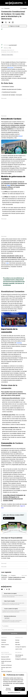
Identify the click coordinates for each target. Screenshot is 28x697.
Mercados (17, 644)
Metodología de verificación (19, 655)
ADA (7, 263)
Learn (2, 8)
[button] (14, 595)
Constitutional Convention (9, 92)
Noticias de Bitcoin (5, 659)
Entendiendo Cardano (8, 86)
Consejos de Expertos (20, 646)
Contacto (3, 642)
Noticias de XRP (5, 657)
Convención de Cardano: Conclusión (12, 95)
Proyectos (6, 8)
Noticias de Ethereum (6, 665)
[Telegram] (9, 22)
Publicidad (3, 640)
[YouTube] (2, 22)
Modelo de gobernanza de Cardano (11, 89)
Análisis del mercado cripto (6, 662)
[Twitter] (6, 22)
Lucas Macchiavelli (13, 45)
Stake (8, 185)
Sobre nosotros (5, 644)
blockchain (10, 67)
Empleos (3, 646)
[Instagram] (12, 22)
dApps (20, 136)
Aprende (17, 642)
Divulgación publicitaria (20, 659)
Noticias (17, 640)
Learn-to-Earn (18, 649)
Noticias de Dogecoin (6, 671)
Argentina (19, 343)
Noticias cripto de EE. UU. (6, 668)
